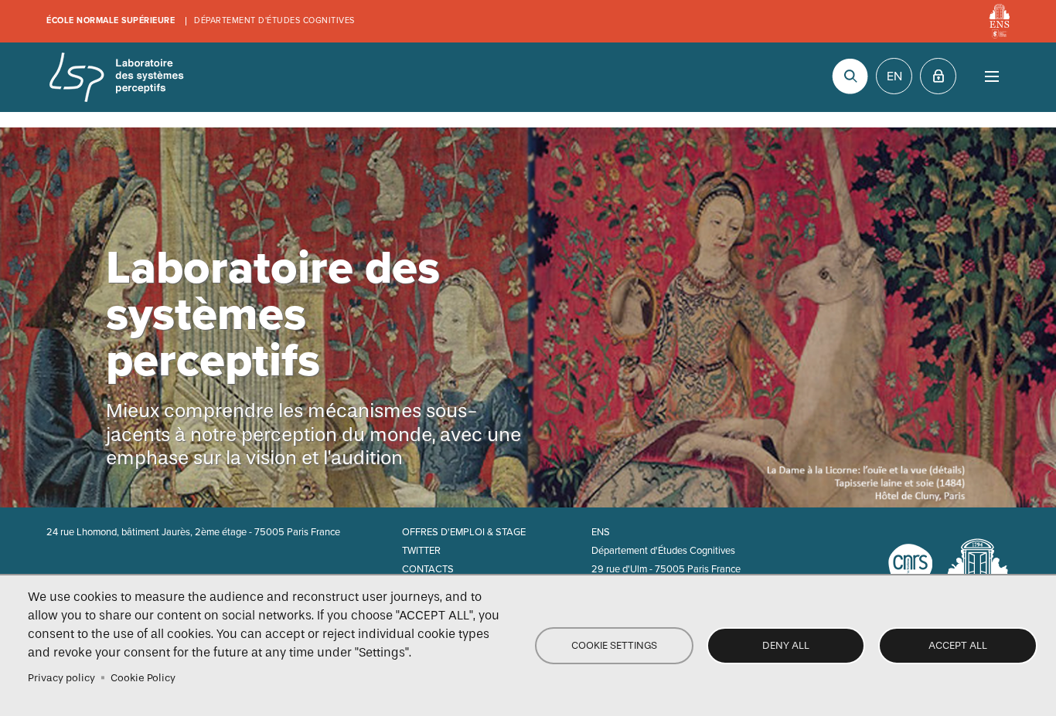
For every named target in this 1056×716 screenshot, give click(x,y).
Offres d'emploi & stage (464, 532)
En (894, 76)
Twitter (421, 551)
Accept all (957, 645)
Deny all (785, 645)
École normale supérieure (110, 20)
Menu (991, 76)
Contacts (428, 569)
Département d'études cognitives (274, 20)
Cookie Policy (143, 677)
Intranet (938, 76)
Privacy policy (61, 677)
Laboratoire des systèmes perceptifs (116, 77)
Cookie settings (614, 645)
